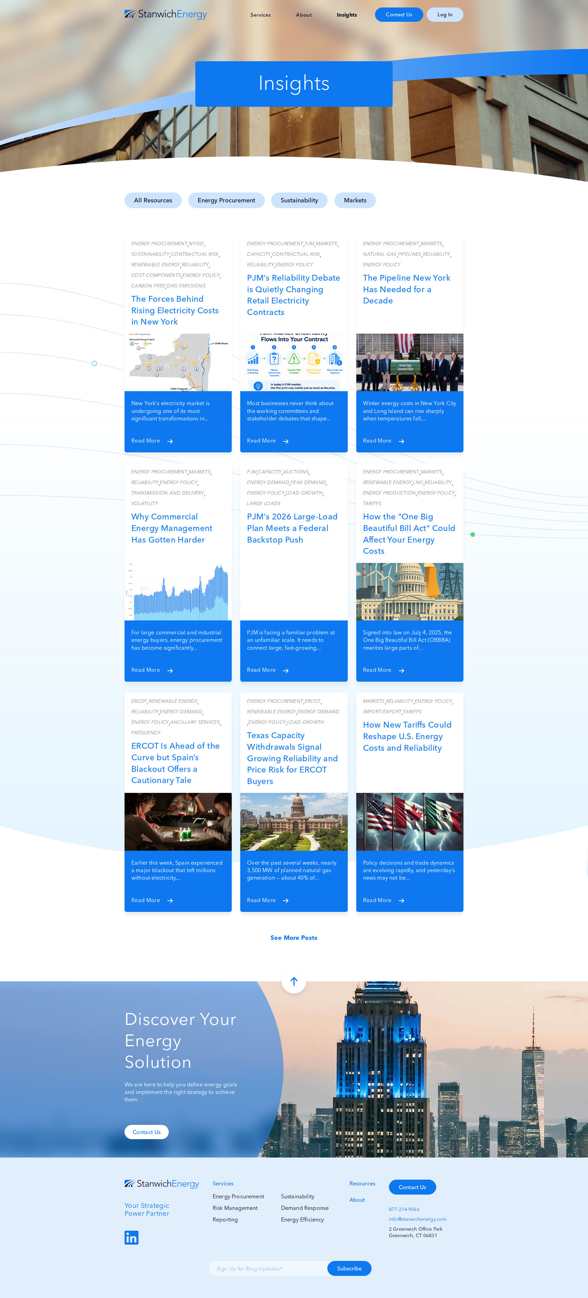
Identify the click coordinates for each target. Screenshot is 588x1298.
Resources (362, 1183)
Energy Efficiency (302, 1219)
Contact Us (399, 14)
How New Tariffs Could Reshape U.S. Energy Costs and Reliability (407, 736)
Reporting (225, 1219)
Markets (355, 200)
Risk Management (235, 1207)
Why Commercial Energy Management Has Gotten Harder (172, 528)
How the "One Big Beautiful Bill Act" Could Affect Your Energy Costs (409, 534)
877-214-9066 (404, 1209)
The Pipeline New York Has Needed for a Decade (407, 289)
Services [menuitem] (260, 15)
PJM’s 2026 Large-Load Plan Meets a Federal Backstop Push (292, 528)
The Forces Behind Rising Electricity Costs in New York (175, 310)
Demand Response (305, 1207)
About (357, 1199)
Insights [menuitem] (347, 15)
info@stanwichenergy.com (417, 1219)
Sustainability (299, 200)
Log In (445, 14)
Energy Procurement (226, 200)
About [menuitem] (304, 15)
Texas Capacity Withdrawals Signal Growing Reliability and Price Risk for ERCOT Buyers (292, 758)
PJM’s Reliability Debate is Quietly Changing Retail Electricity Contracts (294, 295)
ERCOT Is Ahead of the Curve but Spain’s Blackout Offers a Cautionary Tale (175, 763)
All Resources (153, 200)
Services (223, 1183)
